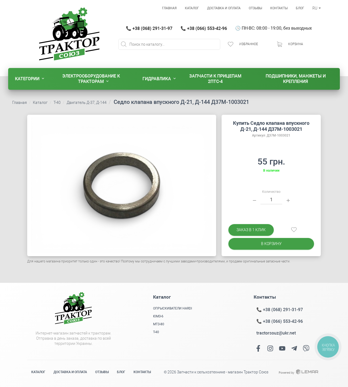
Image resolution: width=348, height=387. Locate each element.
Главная (169, 8)
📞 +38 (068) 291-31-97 (149, 28)
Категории (27, 78)
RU (315, 8)
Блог (300, 8)
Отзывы (255, 8)
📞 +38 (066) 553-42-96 (204, 28)
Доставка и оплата (224, 8)
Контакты (279, 8)
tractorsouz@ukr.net (276, 333)
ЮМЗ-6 (158, 316)
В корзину (271, 244)
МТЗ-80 (158, 324)
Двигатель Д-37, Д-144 (87, 102)
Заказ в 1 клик (251, 230)
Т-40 (57, 102)
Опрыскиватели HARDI (172, 308)
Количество (271, 192)
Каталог (192, 8)
